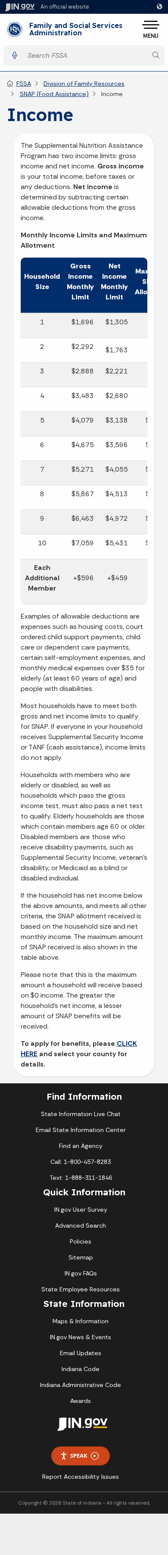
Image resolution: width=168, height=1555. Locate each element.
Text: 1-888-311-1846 (81, 1178)
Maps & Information (81, 1321)
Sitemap (80, 1257)
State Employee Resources (80, 1289)
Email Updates (80, 1353)
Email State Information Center (81, 1130)
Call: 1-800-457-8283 (80, 1162)
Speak (78, 1455)
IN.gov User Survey (80, 1209)
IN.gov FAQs (81, 1273)
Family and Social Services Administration (75, 29)
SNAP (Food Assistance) (54, 94)
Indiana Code (81, 1369)
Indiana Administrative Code (80, 1385)
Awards (80, 1401)
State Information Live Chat (81, 1114)
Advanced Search (80, 1225)
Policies (80, 1241)
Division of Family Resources (84, 83)
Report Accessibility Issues (80, 1476)
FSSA (23, 83)
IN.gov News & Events (80, 1337)
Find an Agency (81, 1146)
